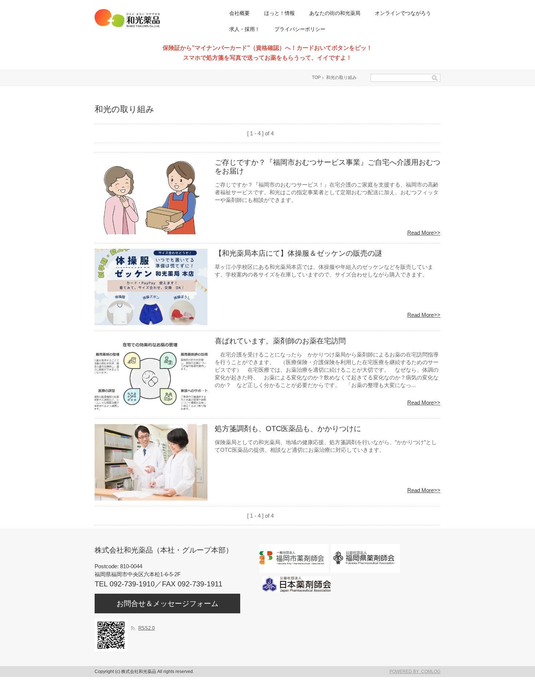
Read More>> (423, 233)
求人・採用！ (244, 29)
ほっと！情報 (279, 13)
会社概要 (239, 13)
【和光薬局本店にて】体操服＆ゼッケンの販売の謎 (298, 253)
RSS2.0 (146, 628)
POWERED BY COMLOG (414, 671)
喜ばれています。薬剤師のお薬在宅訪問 (280, 341)
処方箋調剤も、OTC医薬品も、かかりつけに (288, 429)
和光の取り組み (341, 77)
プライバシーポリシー (299, 29)
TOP (316, 77)
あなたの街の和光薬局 (334, 13)
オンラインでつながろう (403, 13)
